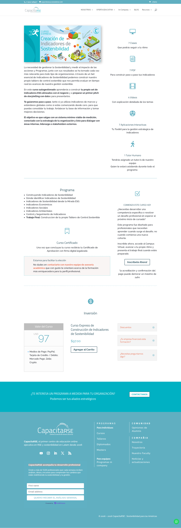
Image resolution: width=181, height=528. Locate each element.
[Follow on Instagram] (48, 453)
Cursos (101, 433)
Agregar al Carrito (84, 349)
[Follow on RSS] (70, 453)
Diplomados (104, 444)
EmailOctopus (60, 503)
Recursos (146, 10)
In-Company (123, 10)
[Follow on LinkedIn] (55, 453)
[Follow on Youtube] (41, 453)
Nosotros (137, 442)
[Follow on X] (62, 453)
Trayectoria (138, 447)
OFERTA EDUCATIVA (104, 10)
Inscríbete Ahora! (137, 262)
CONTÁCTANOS (139, 394)
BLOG (136, 10)
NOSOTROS (86, 10)
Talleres (101, 438)
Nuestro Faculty (141, 453)
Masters (101, 450)
